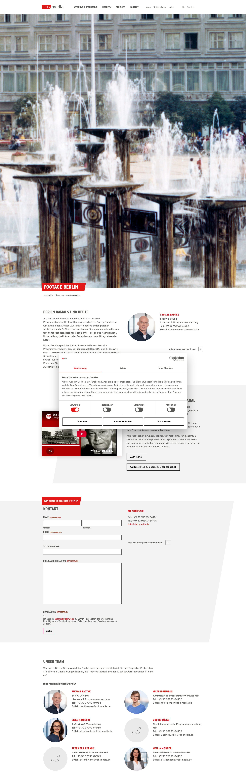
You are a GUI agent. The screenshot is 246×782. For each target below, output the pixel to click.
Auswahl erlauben (123, 421)
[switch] (107, 409)
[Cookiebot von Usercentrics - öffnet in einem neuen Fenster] (171, 359)
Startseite (48, 295)
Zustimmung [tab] (80, 368)
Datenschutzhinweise (64, 618)
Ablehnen (82, 421)
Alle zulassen (164, 421)
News (148, 7)
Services (120, 7)
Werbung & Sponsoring (85, 7)
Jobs (171, 7)
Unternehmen (159, 7)
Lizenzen (106, 7)
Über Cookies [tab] (166, 368)
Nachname (87, 528)
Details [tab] (123, 368)
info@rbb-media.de (138, 524)
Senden (49, 631)
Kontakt (134, 7)
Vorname (46, 528)
